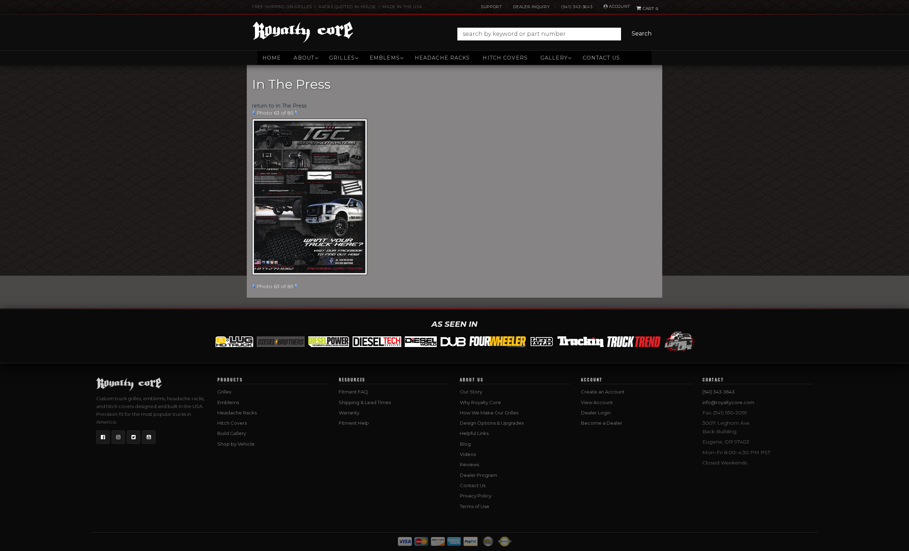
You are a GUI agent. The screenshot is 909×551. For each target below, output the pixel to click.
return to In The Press (279, 106)
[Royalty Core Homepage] (303, 32)
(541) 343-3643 (576, 6)
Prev (253, 112)
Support (491, 6)
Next (296, 112)
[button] (556, 34)
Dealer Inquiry (531, 6)
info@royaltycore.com (728, 402)
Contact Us (601, 58)
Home (271, 58)
